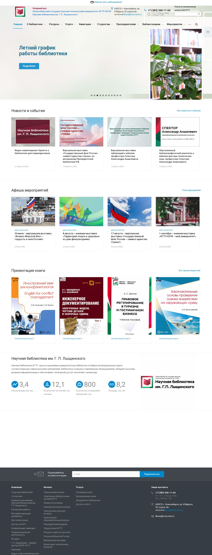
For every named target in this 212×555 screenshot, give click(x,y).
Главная (18, 24)
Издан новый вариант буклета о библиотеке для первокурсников (32, 152)
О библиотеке (35, 24)
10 (117, 95)
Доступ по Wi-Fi (18, 524)
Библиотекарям (151, 24)
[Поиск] (196, 24)
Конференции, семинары (23, 528)
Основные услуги (84, 492)
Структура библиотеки (22, 492)
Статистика (16, 496)
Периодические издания (55, 524)
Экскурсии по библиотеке (88, 500)
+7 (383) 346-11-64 (159, 10)
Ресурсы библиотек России (56, 536)
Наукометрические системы (57, 507)
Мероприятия (175, 24)
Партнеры (16, 549)
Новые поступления (53, 503)
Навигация (85, 24)
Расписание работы (20, 509)
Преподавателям (126, 24)
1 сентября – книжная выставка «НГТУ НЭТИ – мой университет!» (177, 235)
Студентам (103, 24)
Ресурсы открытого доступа (57, 532)
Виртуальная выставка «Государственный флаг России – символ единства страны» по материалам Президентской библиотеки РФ (81, 156)
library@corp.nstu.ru (132, 14)
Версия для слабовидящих (108, 2)
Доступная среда (19, 520)
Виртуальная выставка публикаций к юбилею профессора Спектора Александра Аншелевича (124, 154)
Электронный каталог (54, 492)
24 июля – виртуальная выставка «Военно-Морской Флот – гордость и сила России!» (33, 236)
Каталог (48, 487)
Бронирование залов (86, 496)
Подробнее (29, 66)
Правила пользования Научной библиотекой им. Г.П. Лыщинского (23, 503)
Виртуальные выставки (55, 540)
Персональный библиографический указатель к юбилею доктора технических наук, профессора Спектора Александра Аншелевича (176, 156)
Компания (16, 487)
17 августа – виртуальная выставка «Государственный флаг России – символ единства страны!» (129, 237)
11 (120, 95)
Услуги (69, 24)
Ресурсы (54, 24)
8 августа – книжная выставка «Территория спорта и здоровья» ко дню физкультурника (81, 236)
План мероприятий (191, 190)
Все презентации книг (190, 270)
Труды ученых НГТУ (53, 528)
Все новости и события (189, 110)
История (15, 539)
